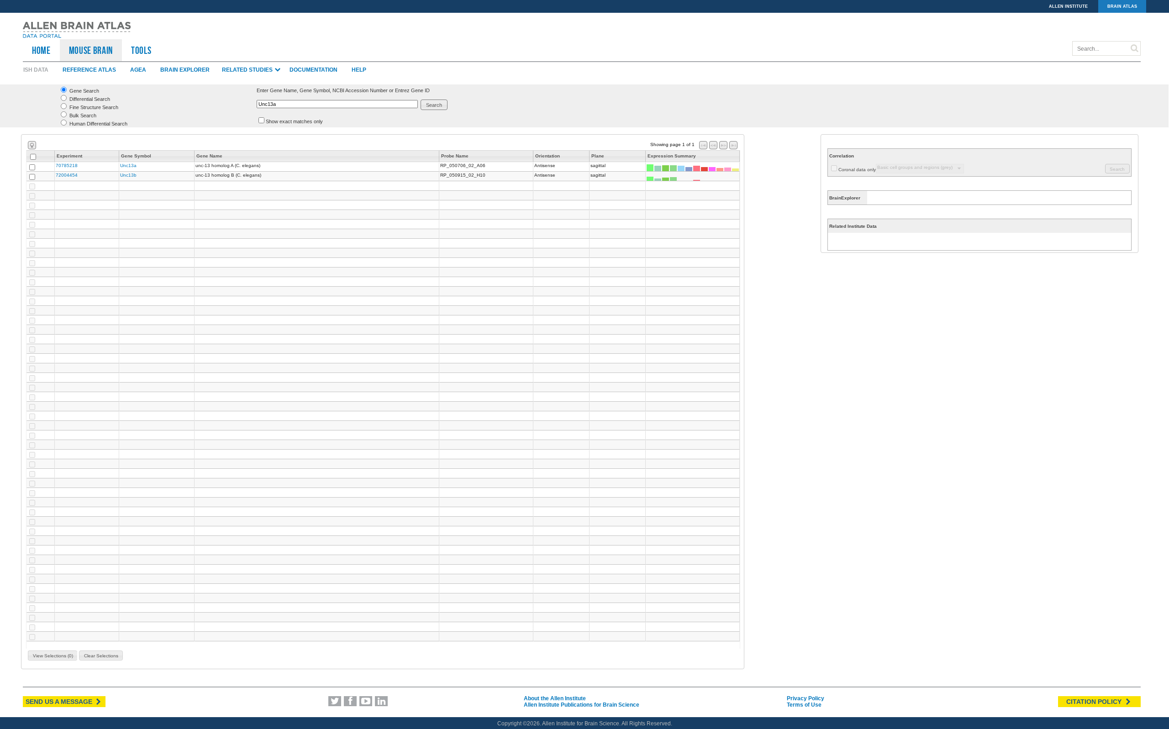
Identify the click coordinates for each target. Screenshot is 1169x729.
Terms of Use (804, 705)
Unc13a (128, 165)
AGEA (138, 70)
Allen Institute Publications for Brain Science (581, 705)
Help (359, 70)
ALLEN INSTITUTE (1068, 6)
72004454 (67, 175)
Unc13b (128, 175)
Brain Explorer (185, 70)
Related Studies (248, 70)
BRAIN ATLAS (1122, 6)
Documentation (313, 70)
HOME (41, 50)
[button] (434, 105)
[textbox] (337, 104)
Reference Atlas (89, 70)
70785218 (67, 165)
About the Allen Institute (555, 698)
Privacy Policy (805, 698)
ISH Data (35, 70)
